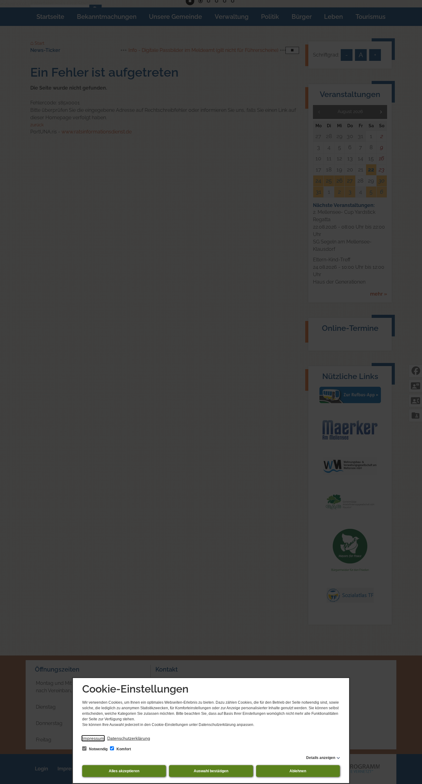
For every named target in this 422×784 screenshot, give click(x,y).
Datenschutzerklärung (128, 738)
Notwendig (98, 749)
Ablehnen (297, 771)
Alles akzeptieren (124, 771)
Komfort (123, 749)
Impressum (93, 738)
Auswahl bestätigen (211, 771)
